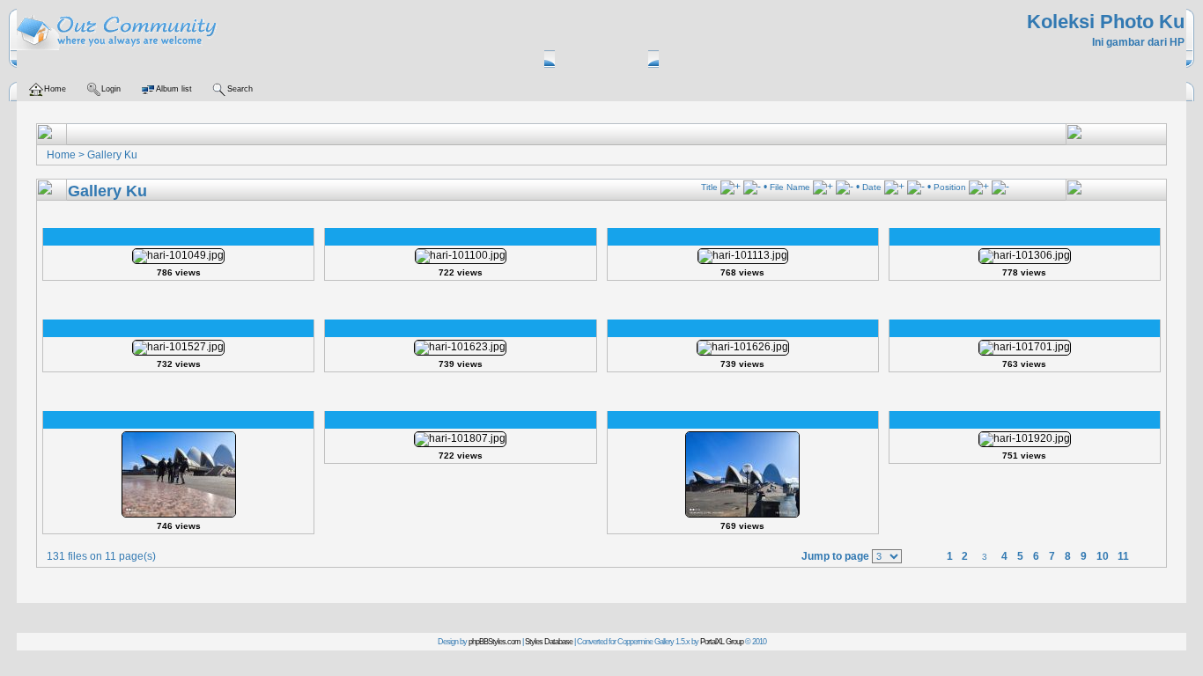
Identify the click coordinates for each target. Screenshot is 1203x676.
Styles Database (548, 641)
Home (61, 155)
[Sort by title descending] (752, 186)
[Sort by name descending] (844, 186)
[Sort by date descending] (916, 186)
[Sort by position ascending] (979, 186)
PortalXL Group (721, 641)
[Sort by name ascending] (823, 186)
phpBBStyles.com (494, 641)
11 (1123, 556)
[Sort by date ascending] (894, 186)
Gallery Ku (112, 155)
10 (1102, 556)
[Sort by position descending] (1000, 186)
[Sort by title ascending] (730, 186)
